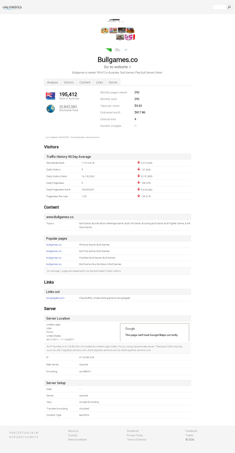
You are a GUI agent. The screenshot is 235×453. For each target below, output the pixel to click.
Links (99, 82)
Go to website (116, 67)
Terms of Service (136, 439)
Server (113, 82)
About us (73, 430)
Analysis (52, 82)
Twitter (189, 435)
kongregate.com (55, 298)
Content (85, 82)
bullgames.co (54, 244)
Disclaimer (133, 430)
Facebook (191, 430)
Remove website (77, 439)
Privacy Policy (135, 435)
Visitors (69, 82)
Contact (72, 435)
